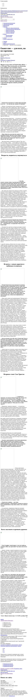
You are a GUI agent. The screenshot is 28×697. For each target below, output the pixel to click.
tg (3, 649)
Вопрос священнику (8, 39)
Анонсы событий (10, 32)
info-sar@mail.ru (4, 15)
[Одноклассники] (5, 62)
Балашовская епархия (8, 665)
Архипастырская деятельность (13, 29)
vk (3, 650)
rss (3, 652)
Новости (5, 26)
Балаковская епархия (8, 666)
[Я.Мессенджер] (1, 62)
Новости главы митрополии (12, 28)
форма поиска (19, 12)
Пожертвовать (4, 13)
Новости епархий (10, 30)
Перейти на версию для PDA (7, 668)
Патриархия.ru (4, 635)
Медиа (4, 34)
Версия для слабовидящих (7, 16)
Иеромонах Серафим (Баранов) (8, 60)
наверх (2, 619)
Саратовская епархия (8, 24)
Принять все (12, 695)
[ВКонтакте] (3, 62)
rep (4, 648)
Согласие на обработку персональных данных (11, 644)
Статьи (5, 37)
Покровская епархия (8, 663)
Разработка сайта (18, 668)
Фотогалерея (9, 36)
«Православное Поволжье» (7, 620)
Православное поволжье (14, 11)
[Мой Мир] (11, 62)
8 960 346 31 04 (11, 14)
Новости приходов (10, 31)
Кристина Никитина (5, 57)
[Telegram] (7, 62)
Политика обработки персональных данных (11, 646)
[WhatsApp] (9, 62)
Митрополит (6, 25)
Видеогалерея (9, 35)
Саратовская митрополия (9, 23)
